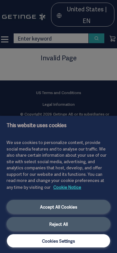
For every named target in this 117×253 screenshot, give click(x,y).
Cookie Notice (67, 187)
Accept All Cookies (58, 206)
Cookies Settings (58, 240)
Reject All (58, 224)
